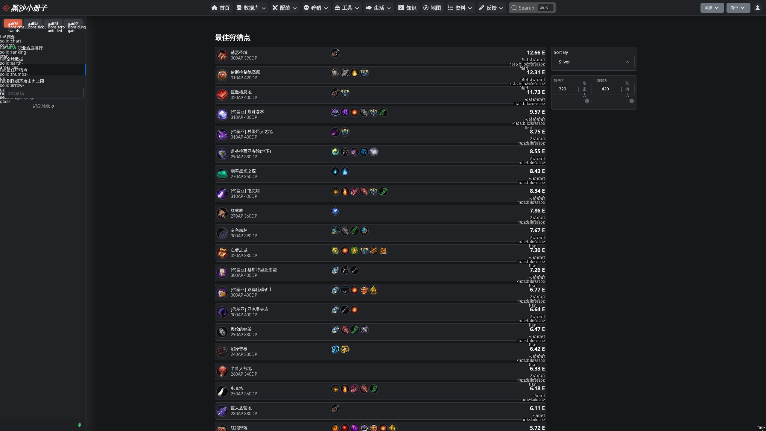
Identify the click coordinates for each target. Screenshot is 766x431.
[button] (252, 7)
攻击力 (559, 80)
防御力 (602, 80)
